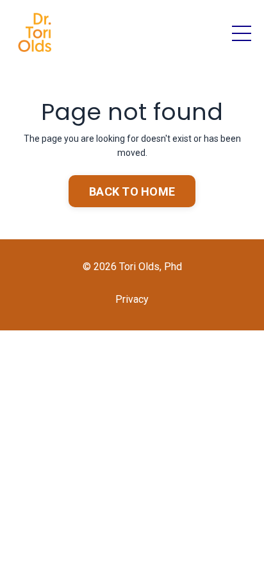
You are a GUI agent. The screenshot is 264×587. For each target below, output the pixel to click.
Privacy (132, 299)
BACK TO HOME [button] (132, 191)
